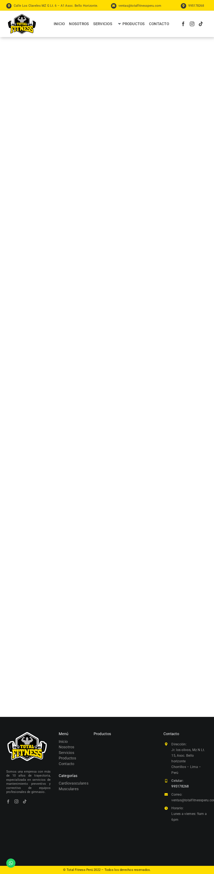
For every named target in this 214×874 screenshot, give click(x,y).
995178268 (180, 786)
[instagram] (192, 24)
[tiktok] (201, 24)
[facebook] (183, 24)
